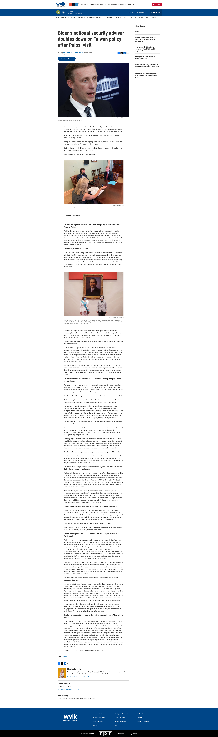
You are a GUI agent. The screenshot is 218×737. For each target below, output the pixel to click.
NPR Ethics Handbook (143, 721)
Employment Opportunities (122, 714)
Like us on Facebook (98, 721)
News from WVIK (61, 17)
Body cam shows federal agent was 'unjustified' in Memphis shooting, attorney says (145, 39)
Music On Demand (77, 17)
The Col (137, 32)
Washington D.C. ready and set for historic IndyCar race (145, 57)
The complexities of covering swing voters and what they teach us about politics (146, 75)
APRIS (148, 17)
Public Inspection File (120, 717)
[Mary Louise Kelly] (62, 673)
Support (109, 17)
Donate (157, 4)
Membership (118, 725)
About (154, 17)
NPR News (66, 656)
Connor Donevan (78, 52)
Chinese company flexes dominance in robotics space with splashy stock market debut (147, 66)
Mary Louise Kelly (68, 52)
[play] (58, 12)
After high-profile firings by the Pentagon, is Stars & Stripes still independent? (145, 49)
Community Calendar (137, 17)
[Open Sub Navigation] (68, 17)
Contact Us (140, 717)
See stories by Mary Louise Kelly (78, 677)
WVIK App (95, 725)
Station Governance (120, 721)
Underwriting (141, 714)
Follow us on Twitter (98, 714)
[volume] (63, 12)
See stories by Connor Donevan (69, 689)
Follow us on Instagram (99, 717)
